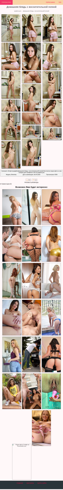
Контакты (30, 483)
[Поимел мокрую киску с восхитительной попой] (11, 244)
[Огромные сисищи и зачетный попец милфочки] (51, 244)
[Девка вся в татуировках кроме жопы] (31, 244)
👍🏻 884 (28, 180)
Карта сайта (41, 483)
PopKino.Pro (6, 2)
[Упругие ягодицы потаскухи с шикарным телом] (51, 281)
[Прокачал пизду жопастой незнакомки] (31, 354)
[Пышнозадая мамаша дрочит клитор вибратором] (51, 207)
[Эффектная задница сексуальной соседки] (11, 354)
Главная (20, 483)
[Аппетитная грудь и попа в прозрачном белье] (31, 207)
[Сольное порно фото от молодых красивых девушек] (41, 428)
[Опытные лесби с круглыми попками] (31, 318)
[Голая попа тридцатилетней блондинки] (11, 207)
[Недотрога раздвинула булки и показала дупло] (11, 318)
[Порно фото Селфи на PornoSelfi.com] (21, 462)
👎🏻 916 (35, 180)
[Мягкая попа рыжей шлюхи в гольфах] (11, 281)
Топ (60, 2)
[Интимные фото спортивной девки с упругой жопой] (51, 318)
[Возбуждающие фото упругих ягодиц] (31, 281)
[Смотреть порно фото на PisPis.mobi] (51, 391)
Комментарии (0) (6, 184)
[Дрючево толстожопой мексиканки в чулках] (51, 354)
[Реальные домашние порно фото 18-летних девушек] (11, 391)
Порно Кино (50, 2)
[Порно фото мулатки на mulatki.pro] (31, 391)
